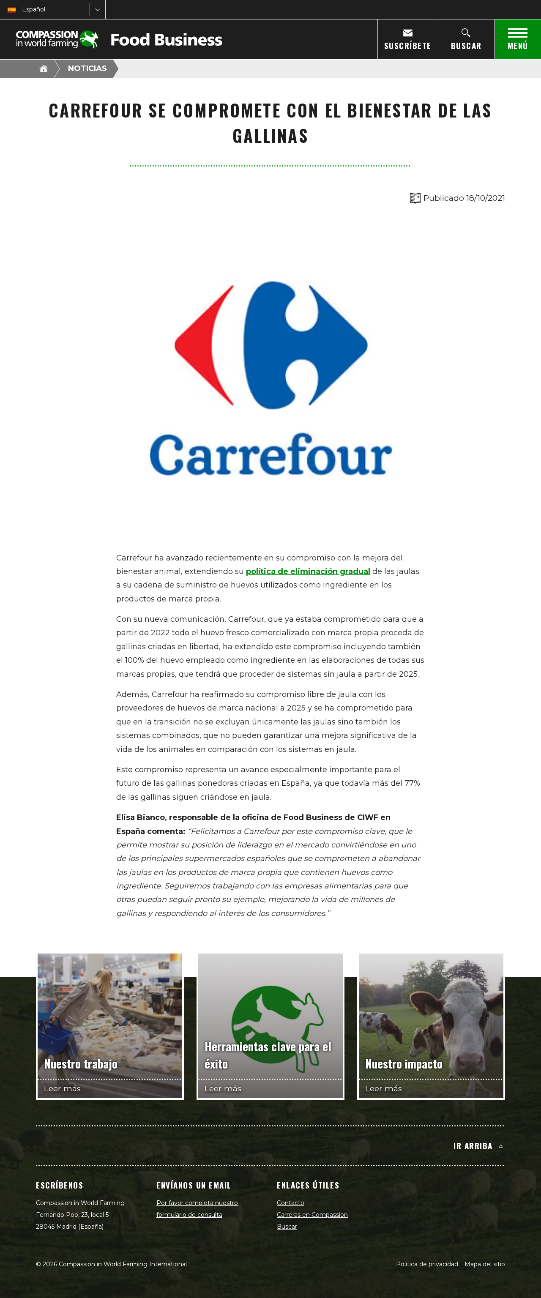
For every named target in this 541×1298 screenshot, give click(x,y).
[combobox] (23, 9)
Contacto (290, 1203)
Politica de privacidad (427, 1264)
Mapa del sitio (484, 1264)
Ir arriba (473, 1145)
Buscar (287, 1226)
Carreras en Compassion (312, 1215)
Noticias (87, 68)
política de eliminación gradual (308, 571)
